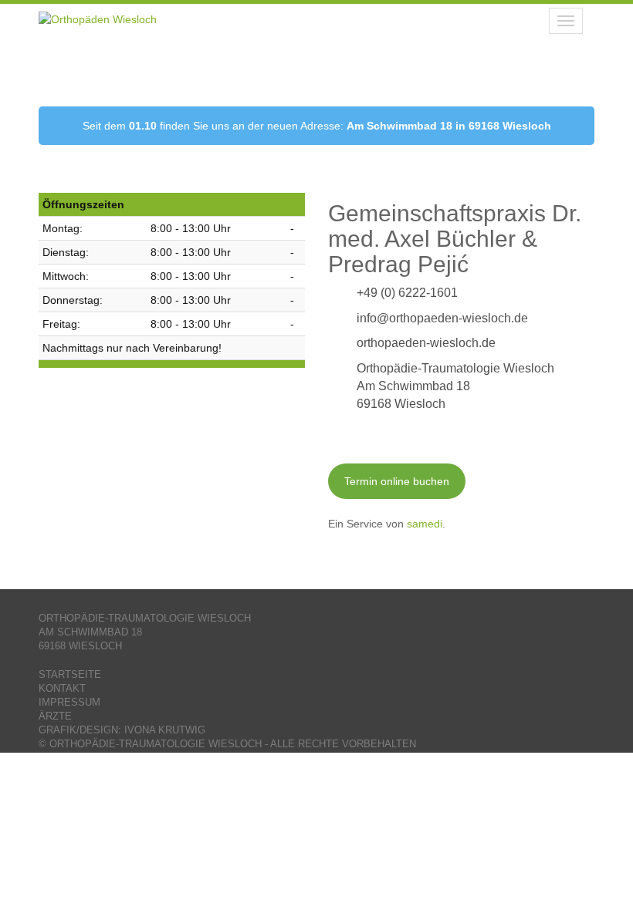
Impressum (69, 702)
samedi (424, 523)
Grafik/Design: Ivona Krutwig (122, 730)
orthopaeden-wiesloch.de (426, 342)
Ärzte (55, 716)
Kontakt (62, 688)
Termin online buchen (396, 481)
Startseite (70, 674)
